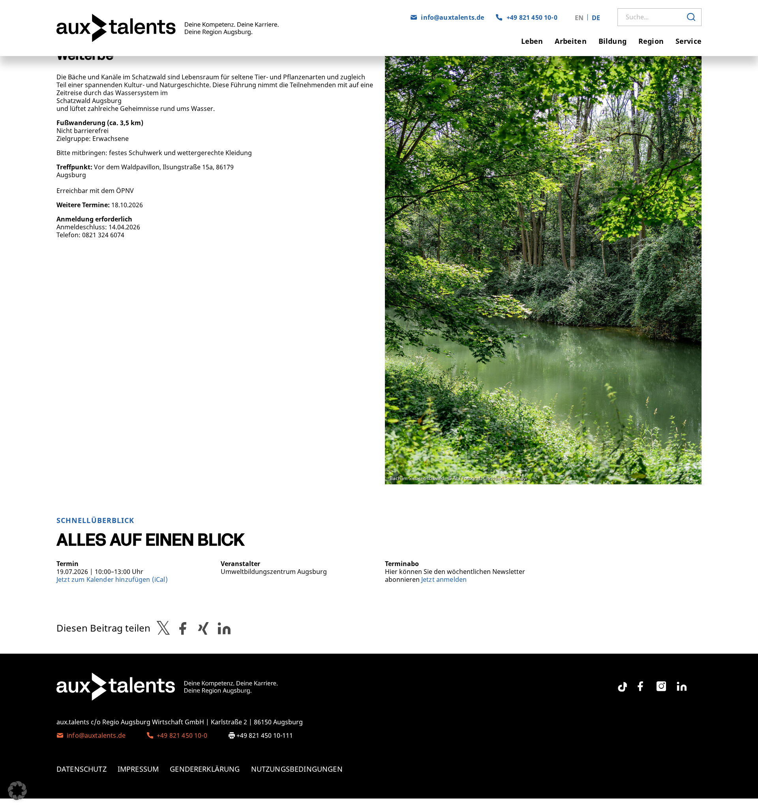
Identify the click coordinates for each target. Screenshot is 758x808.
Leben (532, 41)
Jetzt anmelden (444, 579)
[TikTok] (620, 683)
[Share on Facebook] (182, 628)
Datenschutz (81, 769)
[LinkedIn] (682, 686)
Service (688, 41)
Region (651, 41)
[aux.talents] (187, 28)
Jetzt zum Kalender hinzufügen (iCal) (112, 579)
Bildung (613, 41)
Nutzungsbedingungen (297, 769)
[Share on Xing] (203, 628)
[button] (17, 790)
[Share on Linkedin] (224, 628)
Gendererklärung (205, 769)
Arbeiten (570, 41)
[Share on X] (163, 628)
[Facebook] (640, 686)
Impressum (138, 769)
